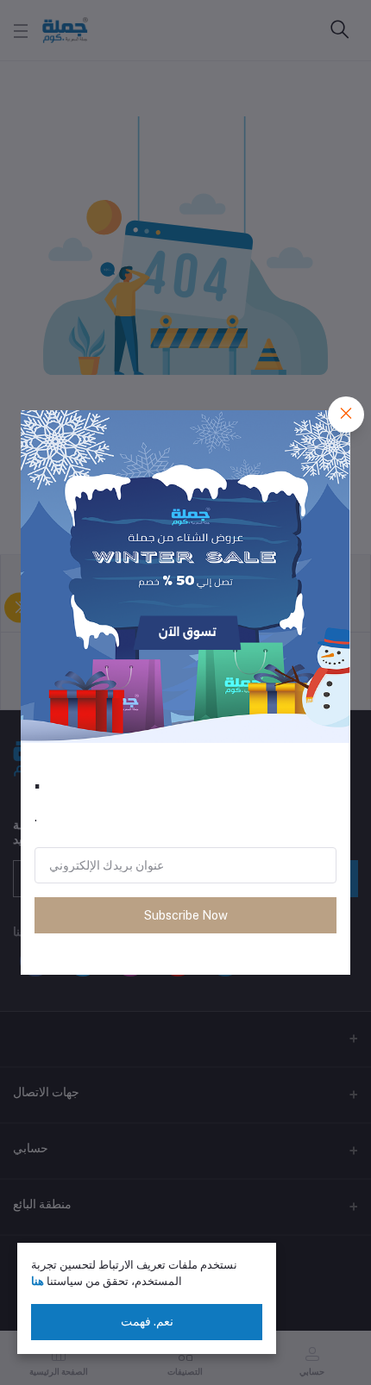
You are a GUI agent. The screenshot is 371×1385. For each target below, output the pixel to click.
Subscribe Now (186, 915)
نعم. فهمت (147, 1321)
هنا (37, 1281)
